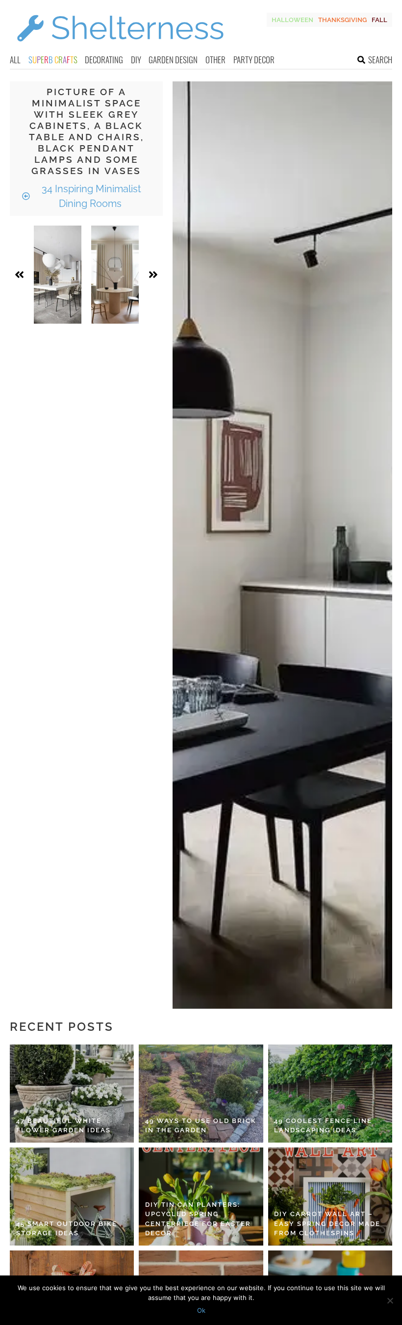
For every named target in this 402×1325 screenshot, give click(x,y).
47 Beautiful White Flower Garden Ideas (63, 1125)
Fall (379, 20)
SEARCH (380, 59)
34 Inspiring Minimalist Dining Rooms (90, 196)
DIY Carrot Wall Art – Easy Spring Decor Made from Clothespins (327, 1223)
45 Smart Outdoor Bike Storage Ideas (66, 1228)
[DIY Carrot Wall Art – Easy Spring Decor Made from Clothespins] (330, 1196)
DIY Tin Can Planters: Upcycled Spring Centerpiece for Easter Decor (198, 1219)
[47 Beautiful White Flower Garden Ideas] (72, 1094)
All (15, 59)
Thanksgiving (342, 20)
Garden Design (173, 59)
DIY (136, 59)
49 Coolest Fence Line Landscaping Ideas (323, 1125)
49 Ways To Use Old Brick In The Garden (200, 1125)
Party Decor (254, 59)
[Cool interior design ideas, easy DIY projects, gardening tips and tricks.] (120, 47)
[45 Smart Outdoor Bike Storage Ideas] (72, 1196)
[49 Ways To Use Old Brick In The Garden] (201, 1094)
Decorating (104, 59)
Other (215, 59)
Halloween (292, 20)
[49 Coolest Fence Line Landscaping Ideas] (330, 1094)
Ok (201, 1310)
